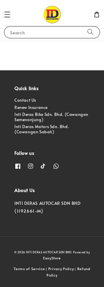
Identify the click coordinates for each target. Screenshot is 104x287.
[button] (7, 14)
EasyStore (52, 258)
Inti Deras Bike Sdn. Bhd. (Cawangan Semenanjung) (51, 117)
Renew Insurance (31, 107)
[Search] (90, 32)
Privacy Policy (61, 268)
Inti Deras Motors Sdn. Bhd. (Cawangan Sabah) (41, 129)
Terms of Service (29, 268)
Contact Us (25, 100)
